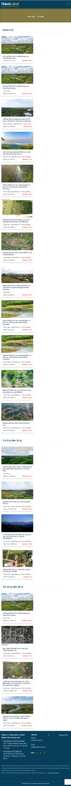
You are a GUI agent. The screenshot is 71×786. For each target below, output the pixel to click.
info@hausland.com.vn (38, 747)
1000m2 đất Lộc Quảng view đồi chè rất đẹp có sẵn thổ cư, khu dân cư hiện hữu (17, 120)
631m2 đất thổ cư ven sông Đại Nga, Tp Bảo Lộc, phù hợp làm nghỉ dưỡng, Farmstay (16, 322)
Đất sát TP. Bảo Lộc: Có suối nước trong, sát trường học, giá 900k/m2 (17, 391)
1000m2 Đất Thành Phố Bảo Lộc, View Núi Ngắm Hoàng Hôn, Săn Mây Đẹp (16, 221)
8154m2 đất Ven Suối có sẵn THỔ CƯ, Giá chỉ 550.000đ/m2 (17, 253)
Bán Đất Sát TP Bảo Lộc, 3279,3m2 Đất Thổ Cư (16, 503)
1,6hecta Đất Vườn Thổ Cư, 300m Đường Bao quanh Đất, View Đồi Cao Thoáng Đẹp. (17, 469)
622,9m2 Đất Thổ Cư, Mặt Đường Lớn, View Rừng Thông (16, 87)
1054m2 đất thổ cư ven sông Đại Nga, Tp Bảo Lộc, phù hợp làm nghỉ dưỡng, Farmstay (17, 357)
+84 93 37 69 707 (36, 740)
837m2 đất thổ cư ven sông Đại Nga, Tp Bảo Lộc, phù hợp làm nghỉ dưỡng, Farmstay (16, 187)
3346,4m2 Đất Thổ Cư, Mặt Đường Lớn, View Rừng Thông (16, 614)
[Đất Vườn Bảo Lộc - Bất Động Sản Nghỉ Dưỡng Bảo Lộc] (10, 4)
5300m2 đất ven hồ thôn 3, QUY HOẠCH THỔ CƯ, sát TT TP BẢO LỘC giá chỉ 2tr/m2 (17, 718)
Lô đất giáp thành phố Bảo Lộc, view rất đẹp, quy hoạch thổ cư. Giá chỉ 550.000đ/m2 (17, 536)
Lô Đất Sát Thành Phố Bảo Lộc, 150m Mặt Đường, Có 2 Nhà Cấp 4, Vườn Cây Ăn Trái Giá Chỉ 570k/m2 (16, 683)
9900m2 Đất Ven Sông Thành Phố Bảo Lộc (16, 424)
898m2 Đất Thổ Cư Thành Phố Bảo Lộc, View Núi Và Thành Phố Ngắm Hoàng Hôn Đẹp (17, 287)
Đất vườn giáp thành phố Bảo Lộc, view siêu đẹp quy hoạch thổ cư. (17, 153)
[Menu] (68, 4)
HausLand (63, 735)
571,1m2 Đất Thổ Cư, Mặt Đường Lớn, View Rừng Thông (16, 57)
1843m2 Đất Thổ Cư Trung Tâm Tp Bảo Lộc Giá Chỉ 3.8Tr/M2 (16, 570)
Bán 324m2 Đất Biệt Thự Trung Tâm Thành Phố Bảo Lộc (15, 649)
